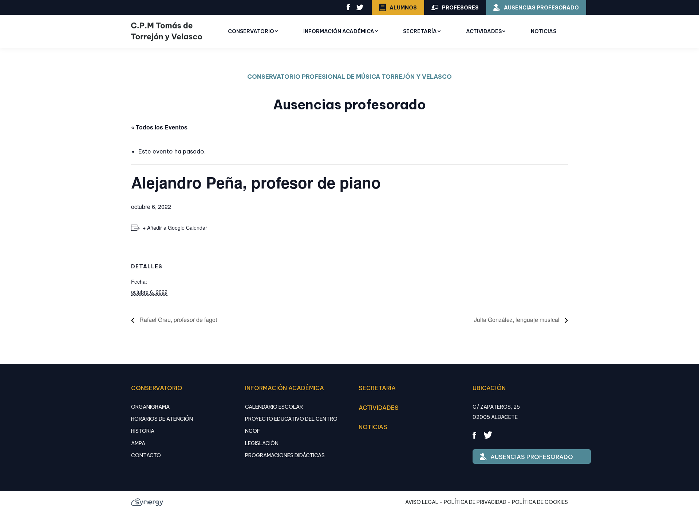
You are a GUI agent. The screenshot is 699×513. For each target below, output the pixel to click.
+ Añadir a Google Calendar (175, 227)
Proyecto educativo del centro (291, 419)
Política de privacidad (475, 502)
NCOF (252, 431)
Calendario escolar (274, 407)
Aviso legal (421, 502)
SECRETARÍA (377, 388)
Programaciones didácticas (285, 455)
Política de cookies (540, 502)
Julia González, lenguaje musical (517, 319)
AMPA (138, 443)
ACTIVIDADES (379, 407)
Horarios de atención (162, 419)
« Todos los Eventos (159, 127)
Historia (142, 431)
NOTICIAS (373, 427)
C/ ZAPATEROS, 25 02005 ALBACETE (496, 412)
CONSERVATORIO (156, 388)
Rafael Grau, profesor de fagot (177, 319)
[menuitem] (252, 31)
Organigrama (150, 407)
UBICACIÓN (489, 388)
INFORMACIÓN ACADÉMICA (284, 388)
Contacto (146, 455)
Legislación (262, 443)
